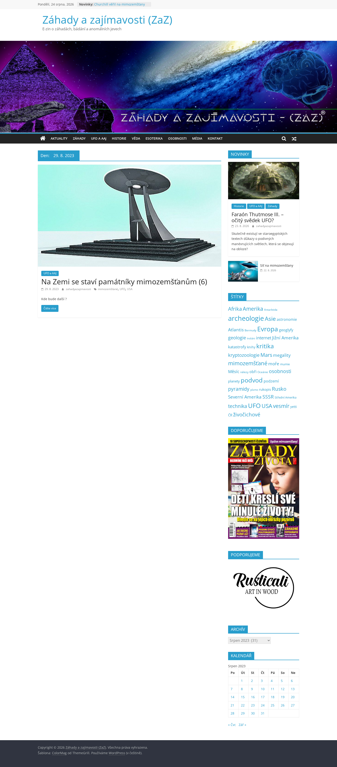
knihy (251, 347)
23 (253, 705)
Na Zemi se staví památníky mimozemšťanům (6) (124, 281)
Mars (266, 355)
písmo (254, 390)
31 (263, 713)
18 (272, 697)
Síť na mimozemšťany (276, 265)
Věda (136, 138)
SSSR (268, 396)
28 (232, 713)
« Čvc (232, 725)
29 (243, 713)
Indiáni (251, 338)
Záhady (79, 138)
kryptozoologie (244, 355)
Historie (119, 138)
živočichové (246, 414)
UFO (122, 289)
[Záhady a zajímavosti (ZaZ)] (43, 138)
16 (253, 697)
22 (243, 705)
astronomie (287, 319)
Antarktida (270, 309)
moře (273, 364)
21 (232, 705)
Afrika (235, 308)
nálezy (244, 372)
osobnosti (280, 371)
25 (272, 705)
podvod (252, 380)
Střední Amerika (285, 397)
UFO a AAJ (98, 138)
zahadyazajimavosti (79, 289)
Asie (270, 318)
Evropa (267, 328)
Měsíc (233, 371)
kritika (265, 346)
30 (253, 713)
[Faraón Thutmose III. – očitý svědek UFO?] (263, 164)
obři (253, 371)
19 (283, 697)
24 (263, 705)
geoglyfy (286, 329)
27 (293, 705)
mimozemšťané (108, 289)
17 (263, 697)
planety (234, 381)
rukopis (265, 389)
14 (232, 697)
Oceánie (262, 372)
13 (293, 689)
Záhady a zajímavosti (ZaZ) (107, 19)
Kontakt (215, 138)
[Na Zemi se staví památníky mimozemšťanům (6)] (129, 167)
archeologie (246, 318)
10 (263, 689)
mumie (285, 364)
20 (293, 697)
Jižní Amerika (285, 338)
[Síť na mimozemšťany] (243, 263)
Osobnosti (177, 138)
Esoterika (154, 138)
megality (282, 355)
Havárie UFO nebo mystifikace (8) (119, 4)
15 (243, 697)
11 (272, 689)
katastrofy (237, 346)
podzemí (271, 381)
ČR (230, 415)
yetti (293, 406)
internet (263, 338)
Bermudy (250, 330)
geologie (237, 337)
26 (283, 705)
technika (237, 406)
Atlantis (236, 329)
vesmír (281, 406)
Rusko (279, 388)
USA (130, 289)
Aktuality (59, 138)
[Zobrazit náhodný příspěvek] (294, 138)
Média (197, 138)
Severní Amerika (245, 397)
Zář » (242, 725)
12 (283, 689)
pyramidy (238, 388)
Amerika (253, 308)
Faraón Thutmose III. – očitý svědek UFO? (258, 217)
